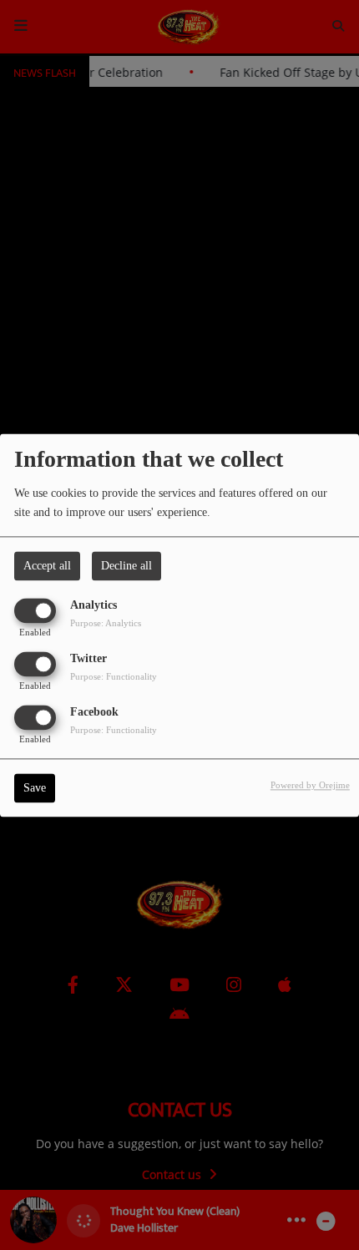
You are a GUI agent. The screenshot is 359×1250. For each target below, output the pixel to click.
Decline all (126, 565)
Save (34, 788)
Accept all (47, 565)
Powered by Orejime (310, 785)
